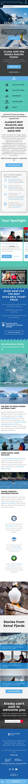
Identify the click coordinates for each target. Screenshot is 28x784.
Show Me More (14, 691)
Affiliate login (14, 755)
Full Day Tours (11, 741)
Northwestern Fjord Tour (13, 458)
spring (3, 503)
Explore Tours (14, 165)
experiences (12, 187)
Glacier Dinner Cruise (16, 199)
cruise (22, 182)
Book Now (14, 66)
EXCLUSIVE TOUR (14, 48)
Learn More (13, 72)
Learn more (15, 207)
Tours (4, 741)
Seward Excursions (10, 743)
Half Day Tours (21, 741)
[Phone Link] (2, 781)
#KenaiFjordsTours (9, 344)
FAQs (13, 745)
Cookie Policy (12, 763)
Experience (20, 743)
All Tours (14, 38)
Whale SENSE (16, 547)
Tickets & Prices (14, 332)
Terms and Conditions (21, 763)
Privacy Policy (4, 763)
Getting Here (7, 745)
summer (12, 503)
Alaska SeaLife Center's (12, 526)
